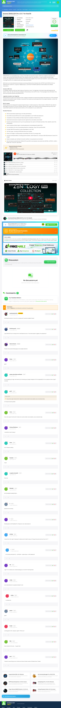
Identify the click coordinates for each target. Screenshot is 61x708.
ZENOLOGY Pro (17, 219)
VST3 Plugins (27, 219)
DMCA (35, 707)
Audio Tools (19, 9)
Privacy (18, 707)
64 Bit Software (44, 219)
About (3, 707)
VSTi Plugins (22, 219)
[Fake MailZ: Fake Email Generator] (30, 248)
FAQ (14, 707)
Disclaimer (30, 707)
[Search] (57, 6)
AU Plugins (35, 219)
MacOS (14, 9)
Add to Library (54, 25)
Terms (24, 707)
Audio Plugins (25, 9)
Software (10, 9)
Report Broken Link (20, 30)
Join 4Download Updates (10, 696)
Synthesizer (39, 219)
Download (9, 30)
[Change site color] (50, 2)
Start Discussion (51, 261)
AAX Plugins (31, 219)
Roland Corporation (11, 219)
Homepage (5, 9)
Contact (8, 707)
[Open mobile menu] (58, 2)
